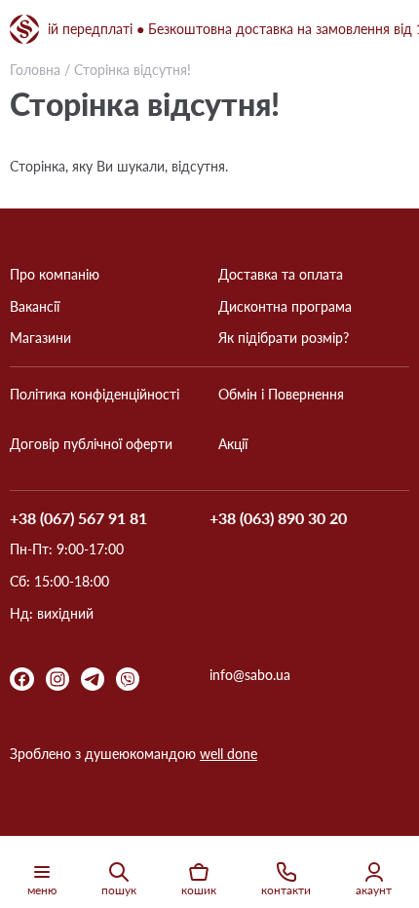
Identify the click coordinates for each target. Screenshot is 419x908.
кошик (198, 890)
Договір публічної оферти (91, 444)
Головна (35, 69)
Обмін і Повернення (281, 394)
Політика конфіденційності (94, 394)
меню (42, 890)
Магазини (40, 338)
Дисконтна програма (285, 307)
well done (228, 753)
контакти (286, 890)
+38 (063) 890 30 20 (278, 519)
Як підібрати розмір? (283, 338)
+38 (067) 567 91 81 (78, 518)
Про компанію (54, 275)
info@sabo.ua (250, 675)
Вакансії (34, 307)
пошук (118, 890)
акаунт (374, 890)
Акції (233, 444)
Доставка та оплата (280, 275)
